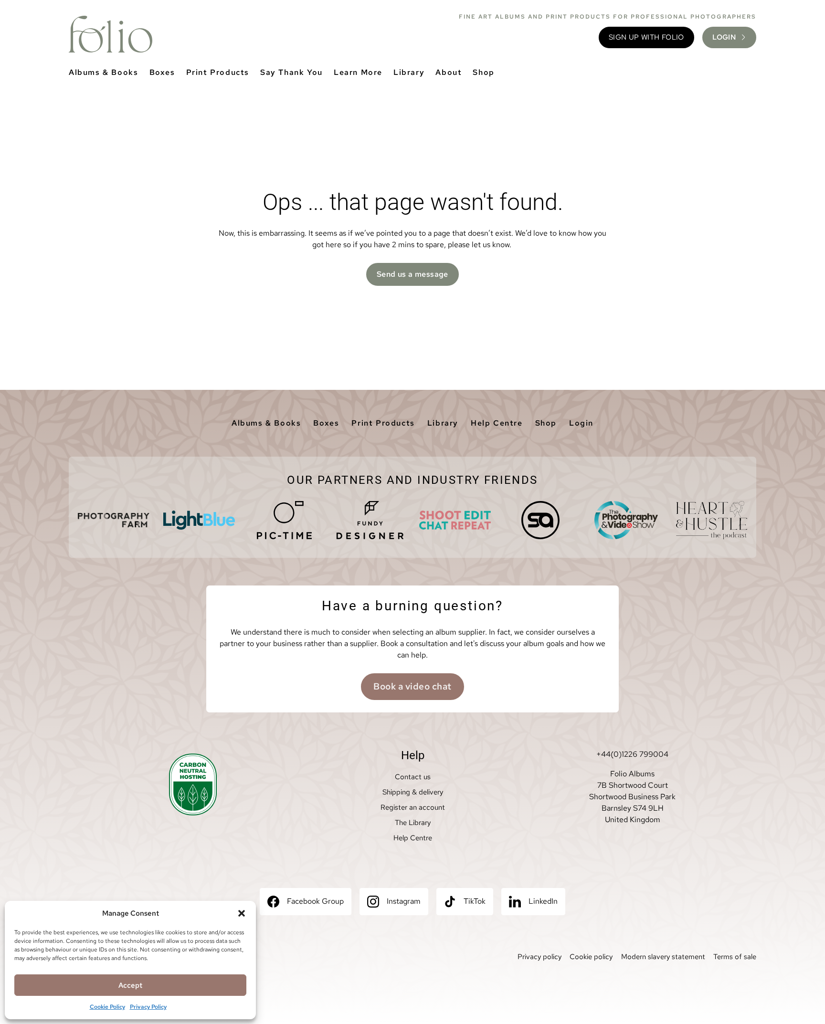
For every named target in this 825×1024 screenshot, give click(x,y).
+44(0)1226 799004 (632, 754)
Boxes (162, 72)
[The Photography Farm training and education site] (113, 520)
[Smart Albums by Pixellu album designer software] (540, 520)
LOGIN (724, 37)
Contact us (413, 777)
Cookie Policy (107, 1007)
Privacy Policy (148, 1007)
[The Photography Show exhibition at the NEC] (626, 520)
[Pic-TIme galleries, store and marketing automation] (284, 520)
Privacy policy (539, 956)
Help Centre (497, 423)
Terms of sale (734, 956)
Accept (130, 985)
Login (581, 423)
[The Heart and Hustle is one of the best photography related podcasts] (711, 520)
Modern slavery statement (663, 956)
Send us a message (412, 274)
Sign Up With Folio (646, 37)
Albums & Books (103, 72)
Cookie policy (591, 956)
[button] (241, 913)
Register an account (413, 807)
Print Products (217, 72)
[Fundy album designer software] (370, 520)
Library (408, 72)
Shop (483, 72)
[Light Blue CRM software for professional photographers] (199, 520)
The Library (413, 822)
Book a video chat (412, 686)
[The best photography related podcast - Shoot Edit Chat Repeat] (455, 520)
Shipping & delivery (412, 792)
